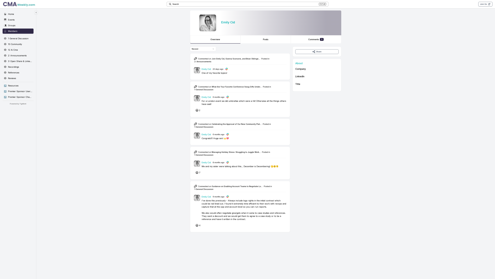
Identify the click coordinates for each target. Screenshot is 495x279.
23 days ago (218, 69)
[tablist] (265, 39)
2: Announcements (202, 61)
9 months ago (218, 197)
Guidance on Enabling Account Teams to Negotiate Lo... (237, 186)
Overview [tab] (215, 39)
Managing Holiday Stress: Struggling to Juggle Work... (236, 152)
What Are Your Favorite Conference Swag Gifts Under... (237, 87)
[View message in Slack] (226, 69)
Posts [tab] (265, 39)
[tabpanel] (265, 142)
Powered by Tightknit (18, 104)
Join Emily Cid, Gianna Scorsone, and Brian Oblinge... (236, 59)
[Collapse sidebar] (36, 12)
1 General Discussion (203, 89)
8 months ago (218, 162)
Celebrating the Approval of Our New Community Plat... (236, 124)
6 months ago (218, 97)
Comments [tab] (315, 39)
